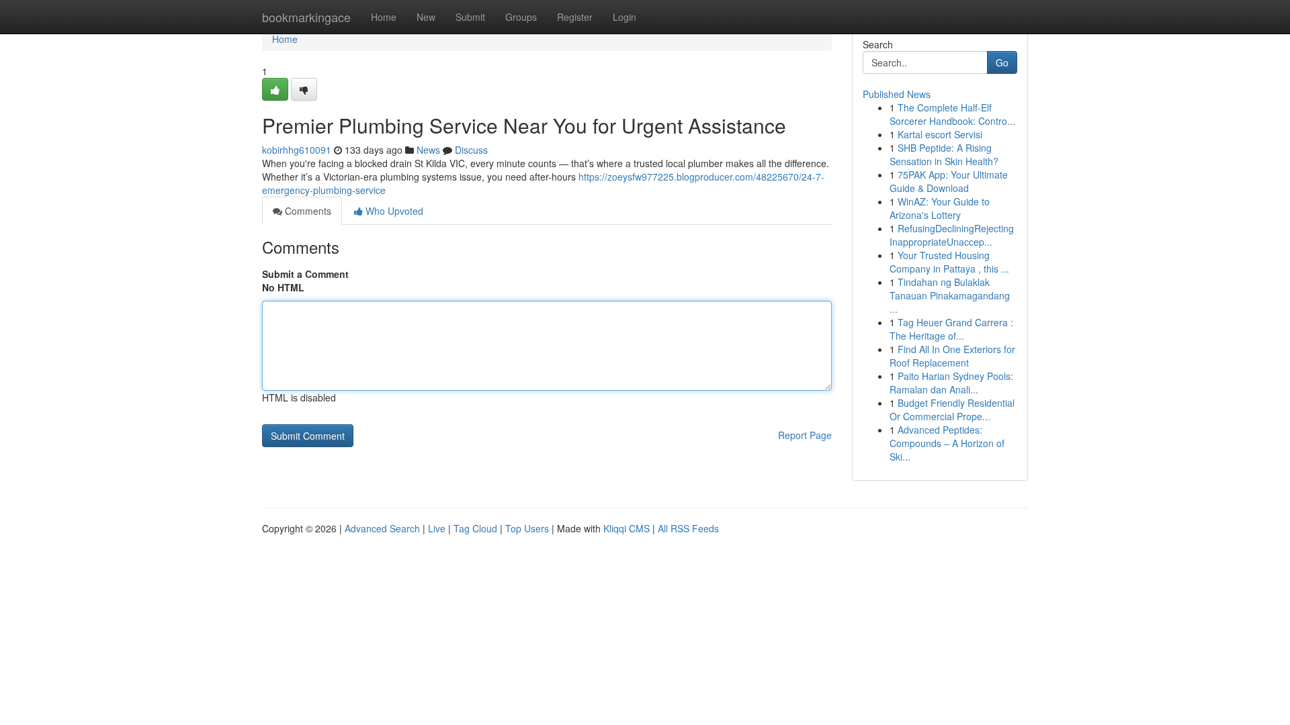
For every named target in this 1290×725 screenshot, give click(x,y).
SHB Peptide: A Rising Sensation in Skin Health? (944, 154)
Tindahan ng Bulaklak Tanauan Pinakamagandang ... (950, 295)
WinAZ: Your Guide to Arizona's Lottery (940, 208)
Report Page (805, 435)
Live (436, 528)
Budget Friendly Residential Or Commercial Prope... (952, 409)
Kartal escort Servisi (940, 134)
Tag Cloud (475, 528)
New (426, 16)
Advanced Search (382, 528)
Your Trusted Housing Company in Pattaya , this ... (949, 261)
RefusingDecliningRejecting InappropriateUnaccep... (952, 235)
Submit (470, 16)
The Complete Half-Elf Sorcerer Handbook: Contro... (952, 114)
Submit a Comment (305, 274)
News (428, 149)
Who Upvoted (393, 211)
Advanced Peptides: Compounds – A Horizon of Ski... (947, 443)
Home (383, 16)
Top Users (527, 528)
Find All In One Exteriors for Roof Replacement (952, 355)
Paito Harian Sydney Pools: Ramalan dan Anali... (951, 382)
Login (624, 16)
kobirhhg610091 (296, 149)
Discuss (471, 149)
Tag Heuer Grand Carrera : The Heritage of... (951, 329)
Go (1002, 62)
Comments (306, 211)
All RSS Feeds (688, 528)
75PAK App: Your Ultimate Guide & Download (949, 181)
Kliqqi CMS (626, 528)
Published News (897, 94)
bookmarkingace (306, 17)
